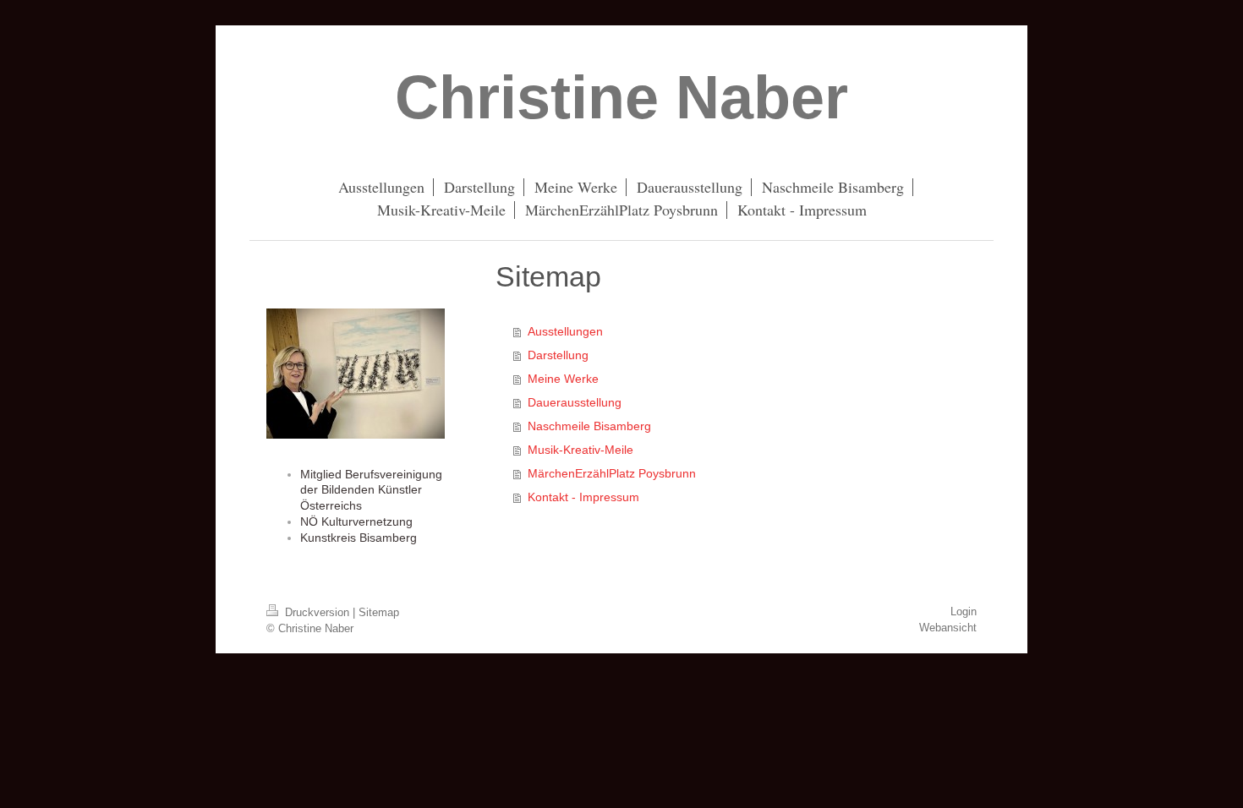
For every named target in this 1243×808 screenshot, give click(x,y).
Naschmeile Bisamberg (589, 426)
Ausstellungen (565, 331)
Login (963, 611)
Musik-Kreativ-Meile (580, 449)
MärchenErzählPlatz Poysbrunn (612, 473)
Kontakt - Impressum (583, 497)
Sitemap (379, 612)
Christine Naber (621, 97)
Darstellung (558, 355)
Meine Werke (563, 378)
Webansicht (948, 627)
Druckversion (317, 612)
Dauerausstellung (575, 402)
